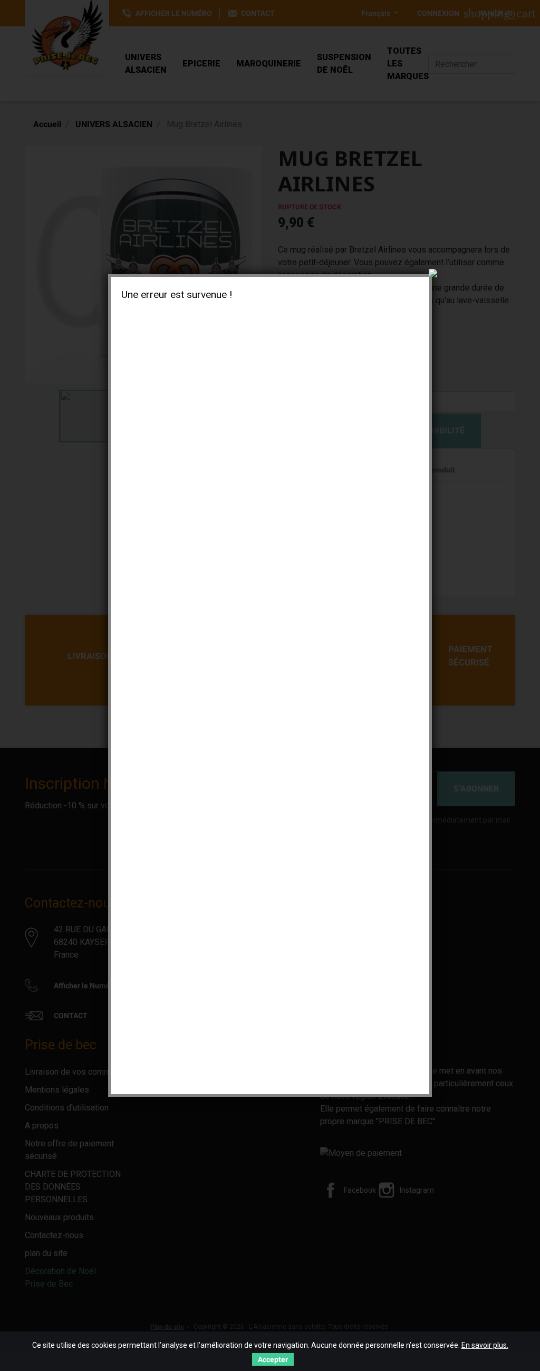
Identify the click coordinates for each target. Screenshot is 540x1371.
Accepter (273, 1359)
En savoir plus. (484, 1345)
